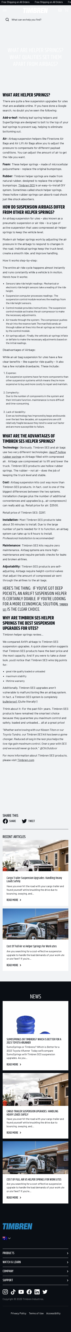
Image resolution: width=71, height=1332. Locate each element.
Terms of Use (36, 1313)
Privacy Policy (18, 1313)
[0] (66, 10)
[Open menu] (8, 10)
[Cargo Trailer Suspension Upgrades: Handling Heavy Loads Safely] (35, 855)
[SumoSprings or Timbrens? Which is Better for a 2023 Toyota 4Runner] (35, 1017)
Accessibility (53, 1313)
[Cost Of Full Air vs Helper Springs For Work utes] (35, 924)
